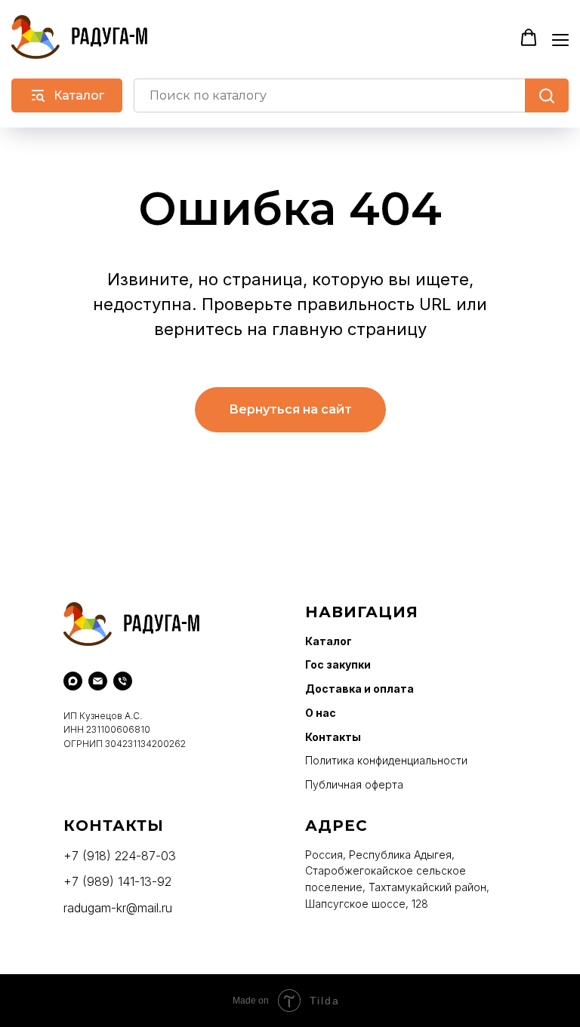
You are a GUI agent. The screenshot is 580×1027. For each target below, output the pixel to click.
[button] (529, 38)
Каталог (328, 641)
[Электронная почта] (97, 681)
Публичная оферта (354, 784)
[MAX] (72, 681)
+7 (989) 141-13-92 (117, 881)
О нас (320, 712)
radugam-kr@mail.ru (117, 907)
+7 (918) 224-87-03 (119, 855)
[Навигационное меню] (560, 38)
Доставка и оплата (359, 688)
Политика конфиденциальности (386, 760)
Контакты (333, 736)
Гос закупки (338, 664)
